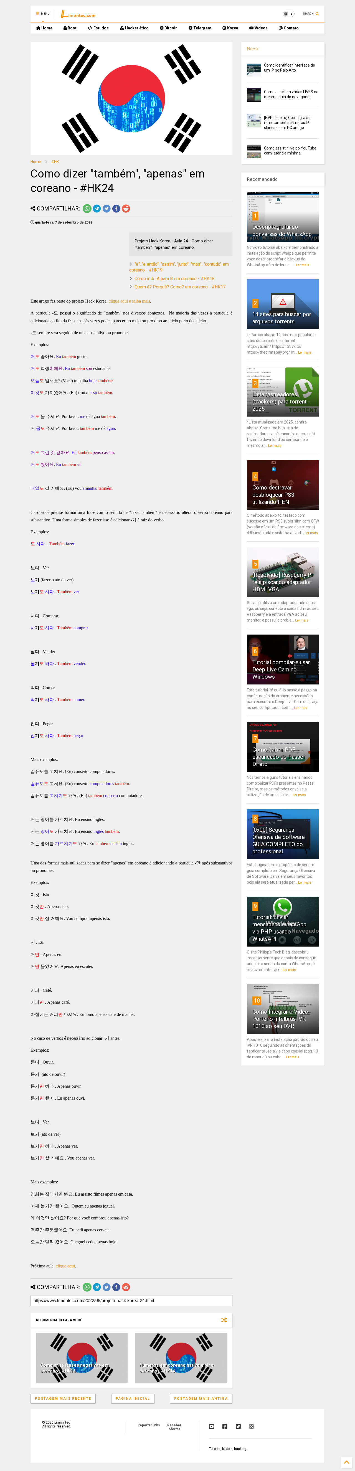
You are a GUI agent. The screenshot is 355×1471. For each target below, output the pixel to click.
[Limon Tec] (78, 15)
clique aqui (65, 1266)
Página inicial (133, 1399)
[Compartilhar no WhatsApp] (87, 212)
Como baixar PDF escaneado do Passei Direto (278, 756)
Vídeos (261, 28)
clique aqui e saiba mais (129, 301)
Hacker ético (136, 28)
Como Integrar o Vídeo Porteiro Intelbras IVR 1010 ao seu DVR (280, 1018)
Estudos (101, 28)
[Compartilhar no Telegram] (96, 212)
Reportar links (149, 1425)
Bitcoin (171, 28)
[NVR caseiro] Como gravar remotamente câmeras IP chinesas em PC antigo (287, 122)
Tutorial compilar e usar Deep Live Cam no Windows (281, 669)
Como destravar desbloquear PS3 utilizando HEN (273, 494)
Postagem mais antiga (201, 1399)
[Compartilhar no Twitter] (106, 212)
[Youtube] (211, 1426)
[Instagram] (251, 1426)
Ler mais (302, 265)
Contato (291, 28)
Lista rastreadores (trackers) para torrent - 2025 (281, 401)
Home (46, 28)
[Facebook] (224, 1426)
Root (72, 28)
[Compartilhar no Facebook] (116, 212)
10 (257, 1000)
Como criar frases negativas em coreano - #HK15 (74, 1368)
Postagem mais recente (63, 1399)
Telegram (201, 28)
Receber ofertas (174, 1427)
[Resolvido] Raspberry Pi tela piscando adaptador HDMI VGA (282, 582)
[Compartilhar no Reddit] (125, 212)
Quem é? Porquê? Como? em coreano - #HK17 (180, 287)
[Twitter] (238, 1426)
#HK (55, 161)
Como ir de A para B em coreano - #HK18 (174, 278)
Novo (252, 48)
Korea (232, 28)
